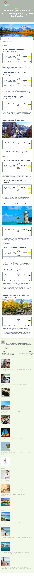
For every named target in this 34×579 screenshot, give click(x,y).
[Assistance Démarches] (6, 3)
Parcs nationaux (19, 44)
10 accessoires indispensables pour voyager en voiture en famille (12, 425)
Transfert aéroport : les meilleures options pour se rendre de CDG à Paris (14, 384)
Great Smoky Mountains (25, 328)
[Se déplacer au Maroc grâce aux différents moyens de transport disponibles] (17, 405)
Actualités (17, 8)
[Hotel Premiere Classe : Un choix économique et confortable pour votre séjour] (17, 392)
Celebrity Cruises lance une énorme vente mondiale (25, 353)
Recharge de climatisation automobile (7, 467)
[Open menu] (32, 3)
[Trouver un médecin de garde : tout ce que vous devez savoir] (17, 474)
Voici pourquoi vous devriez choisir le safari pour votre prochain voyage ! (13, 494)
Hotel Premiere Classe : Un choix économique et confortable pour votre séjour (15, 397)
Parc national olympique (23, 260)
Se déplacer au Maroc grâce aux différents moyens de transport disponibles (14, 411)
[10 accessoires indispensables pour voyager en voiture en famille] (17, 419)
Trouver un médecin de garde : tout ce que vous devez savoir (11, 480)
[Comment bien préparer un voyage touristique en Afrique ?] (17, 432)
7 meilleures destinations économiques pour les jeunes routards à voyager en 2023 (8, 353)
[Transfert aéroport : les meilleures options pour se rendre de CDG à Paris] (17, 378)
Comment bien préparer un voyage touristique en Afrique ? (11, 438)
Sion (9, 152)
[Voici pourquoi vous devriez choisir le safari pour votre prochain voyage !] (17, 488)
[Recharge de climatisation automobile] (17, 461)
